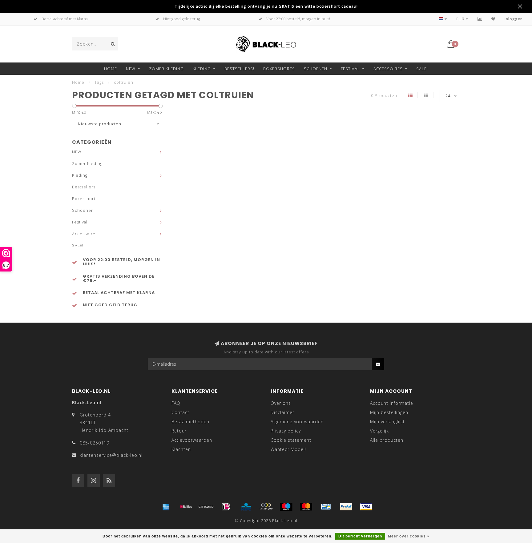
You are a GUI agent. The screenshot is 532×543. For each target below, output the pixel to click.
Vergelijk (379, 431)
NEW (130, 68)
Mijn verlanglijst (387, 421)
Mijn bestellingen (389, 412)
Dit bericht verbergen (360, 536)
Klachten (181, 449)
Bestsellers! (239, 68)
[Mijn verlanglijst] (493, 19)
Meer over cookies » (408, 536)
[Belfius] (186, 506)
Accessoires (388, 68)
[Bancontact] (326, 506)
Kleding (202, 68)
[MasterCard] (306, 506)
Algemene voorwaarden (297, 421)
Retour (179, 431)
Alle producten (386, 440)
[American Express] (166, 506)
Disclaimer (282, 412)
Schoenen (315, 68)
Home (110, 68)
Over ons (281, 403)
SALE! (422, 68)
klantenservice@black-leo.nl (111, 455)
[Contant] (206, 506)
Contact (180, 412)
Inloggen (514, 19)
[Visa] (366, 506)
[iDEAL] (226, 506)
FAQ (175, 403)
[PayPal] (346, 506)
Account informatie (391, 403)
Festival (350, 68)
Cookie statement (291, 440)
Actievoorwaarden (191, 440)
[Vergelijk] (480, 19)
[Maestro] (286, 506)
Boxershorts (279, 68)
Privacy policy (286, 431)
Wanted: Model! (288, 449)
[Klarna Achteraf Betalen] (266, 506)
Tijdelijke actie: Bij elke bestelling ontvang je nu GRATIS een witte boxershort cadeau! (266, 6)
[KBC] (246, 506)
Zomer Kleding (166, 68)
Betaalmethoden (190, 421)
